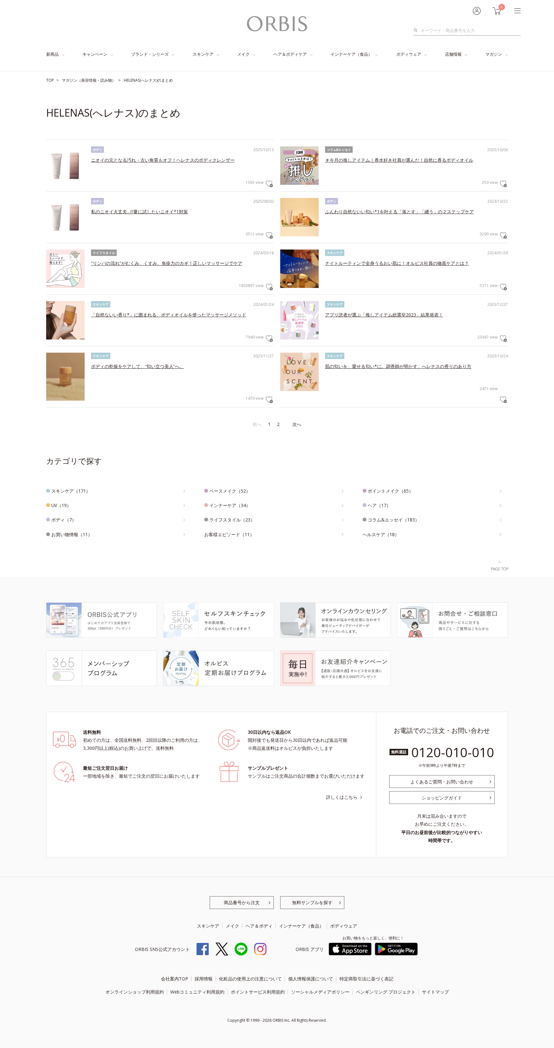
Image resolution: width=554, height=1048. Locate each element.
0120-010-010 (452, 752)
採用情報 (204, 979)
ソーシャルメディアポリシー (320, 992)
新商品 (52, 54)
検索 (417, 30)
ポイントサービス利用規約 (258, 992)
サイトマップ (435, 992)
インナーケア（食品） (351, 54)
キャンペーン (94, 54)
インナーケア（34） (229, 505)
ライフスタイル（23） (232, 520)
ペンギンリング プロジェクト (386, 992)
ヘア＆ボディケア (290, 54)
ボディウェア (408, 54)
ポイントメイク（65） (390, 491)
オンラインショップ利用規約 (134, 992)
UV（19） (61, 505)
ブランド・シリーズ (150, 54)
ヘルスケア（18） (381, 534)
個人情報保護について (310, 979)
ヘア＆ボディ (259, 926)
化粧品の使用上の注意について (250, 979)
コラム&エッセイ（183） (393, 520)
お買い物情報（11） (71, 534)
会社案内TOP (174, 979)
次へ (296, 424)
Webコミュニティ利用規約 (197, 992)
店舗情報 (453, 54)
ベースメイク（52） (229, 491)
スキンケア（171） (70, 491)
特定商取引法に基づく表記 (366, 979)
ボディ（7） (63, 520)
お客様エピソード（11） (229, 534)
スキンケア (203, 54)
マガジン (493, 54)
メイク (243, 54)
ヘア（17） (379, 505)
